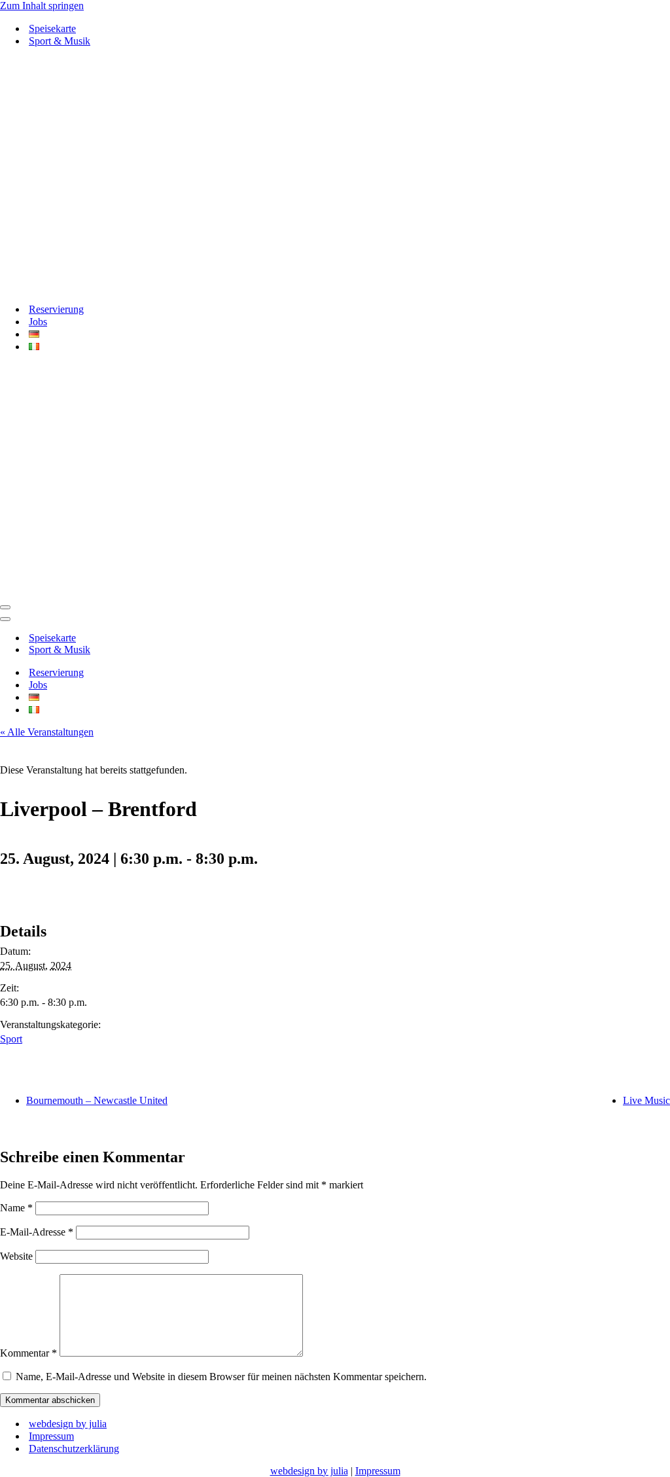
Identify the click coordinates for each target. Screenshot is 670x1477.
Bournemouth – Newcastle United (97, 1100)
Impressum (51, 1436)
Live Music (646, 1100)
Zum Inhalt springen (42, 5)
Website (16, 1256)
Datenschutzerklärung (74, 1448)
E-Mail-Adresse (36, 1231)
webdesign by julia (68, 1423)
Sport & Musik (59, 40)
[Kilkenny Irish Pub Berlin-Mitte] (335, 175)
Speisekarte (52, 28)
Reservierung (56, 309)
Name (16, 1207)
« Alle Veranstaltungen (47, 732)
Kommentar (28, 1353)
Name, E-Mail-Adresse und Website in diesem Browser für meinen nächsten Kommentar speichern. (221, 1376)
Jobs (38, 321)
